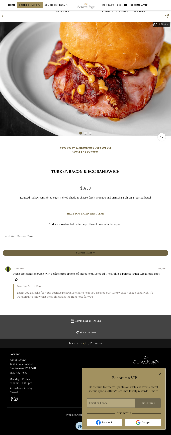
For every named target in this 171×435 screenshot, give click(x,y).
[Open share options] (167, 16)
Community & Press (115, 11)
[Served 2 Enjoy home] (85, 5)
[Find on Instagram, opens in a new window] (16, 400)
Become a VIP (139, 5)
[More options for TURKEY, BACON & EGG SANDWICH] (162, 137)
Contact (108, 5)
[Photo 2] (85, 133)
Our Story (138, 11)
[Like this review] (17, 279)
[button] (30, 5)
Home (11, 5)
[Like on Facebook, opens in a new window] (12, 400)
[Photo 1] (80, 133)
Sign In (122, 5)
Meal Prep (62, 11)
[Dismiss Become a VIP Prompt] (160, 374)
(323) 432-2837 (18, 373)
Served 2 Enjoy (146, 360)
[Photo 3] (90, 133)
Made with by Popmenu (52, 343)
